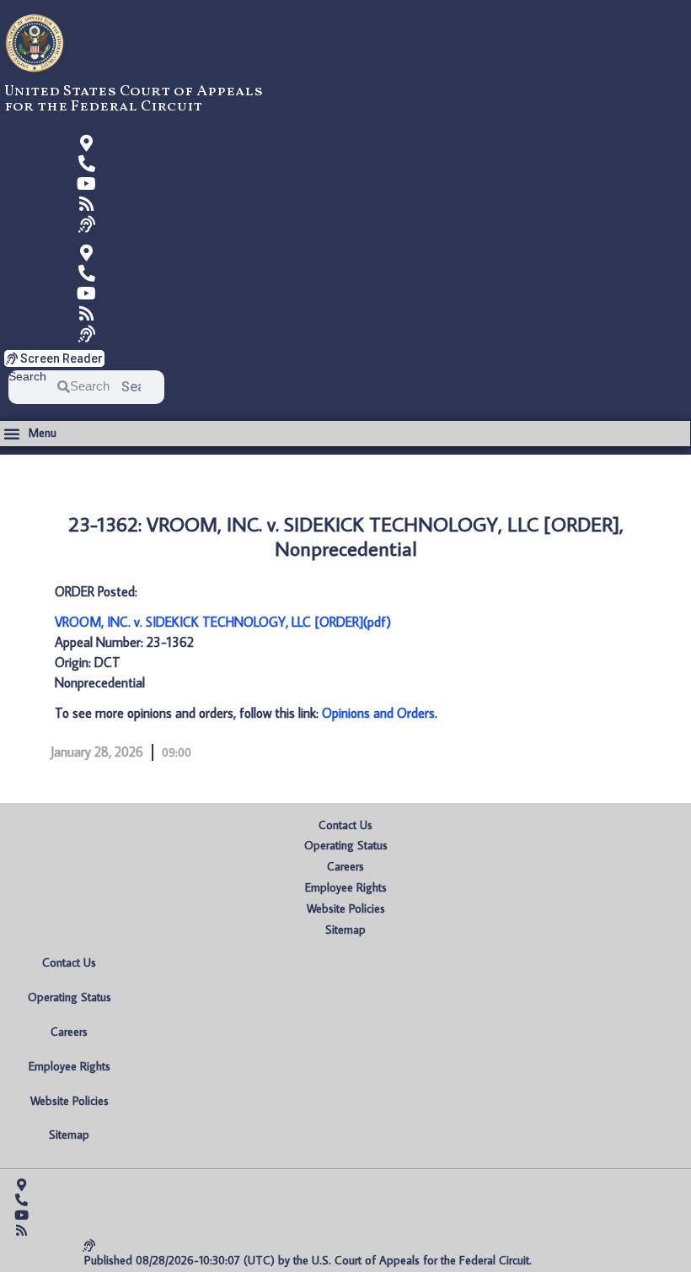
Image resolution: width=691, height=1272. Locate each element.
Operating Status (346, 845)
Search (27, 376)
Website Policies (346, 908)
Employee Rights (346, 887)
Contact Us (345, 825)
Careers (345, 866)
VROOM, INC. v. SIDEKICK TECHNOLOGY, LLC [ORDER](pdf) (223, 621)
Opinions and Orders (378, 712)
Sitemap (345, 929)
